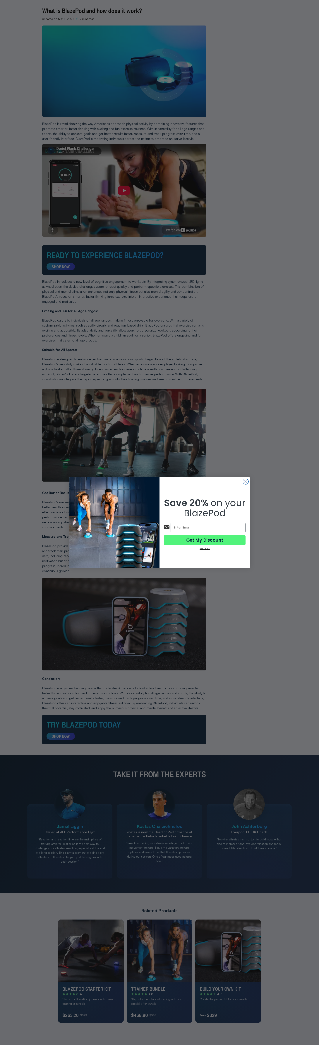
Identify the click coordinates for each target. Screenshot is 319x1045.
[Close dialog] (245, 481)
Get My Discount (204, 540)
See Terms (205, 548)
